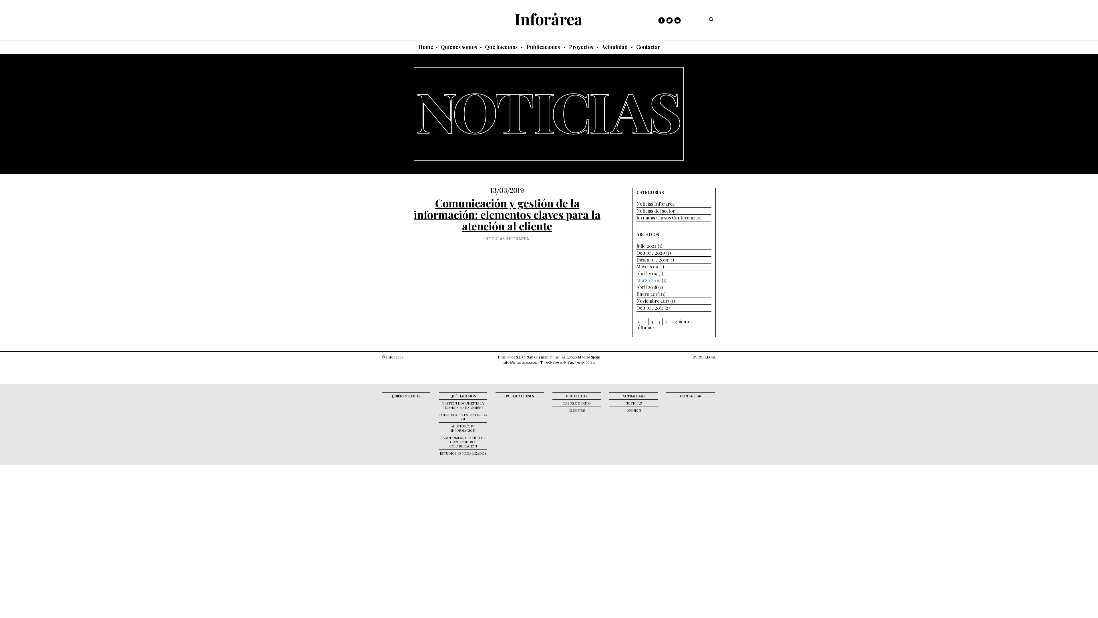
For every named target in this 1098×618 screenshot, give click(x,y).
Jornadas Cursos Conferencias (668, 218)
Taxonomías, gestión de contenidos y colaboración (463, 441)
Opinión (633, 410)
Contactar (648, 46)
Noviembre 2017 (652, 301)
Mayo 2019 (647, 267)
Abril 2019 (646, 273)
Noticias (633, 403)
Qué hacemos (501, 46)
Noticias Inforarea (507, 238)
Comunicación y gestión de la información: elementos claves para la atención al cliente (507, 214)
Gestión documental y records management (463, 405)
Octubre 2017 (649, 308)
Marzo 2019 (648, 280)
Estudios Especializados (463, 453)
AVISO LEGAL (704, 356)
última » (646, 327)
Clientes (576, 410)
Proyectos (581, 46)
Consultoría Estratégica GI (463, 416)
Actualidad (615, 46)
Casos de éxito (577, 403)
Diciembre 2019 (652, 260)
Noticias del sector (655, 211)
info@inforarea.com (520, 362)
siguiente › (682, 321)
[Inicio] (548, 19)
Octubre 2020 (650, 253)
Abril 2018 (646, 287)
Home (425, 46)
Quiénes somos (459, 46)
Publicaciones (543, 46)
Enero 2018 (648, 294)
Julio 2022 (646, 246)
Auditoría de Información (463, 428)
